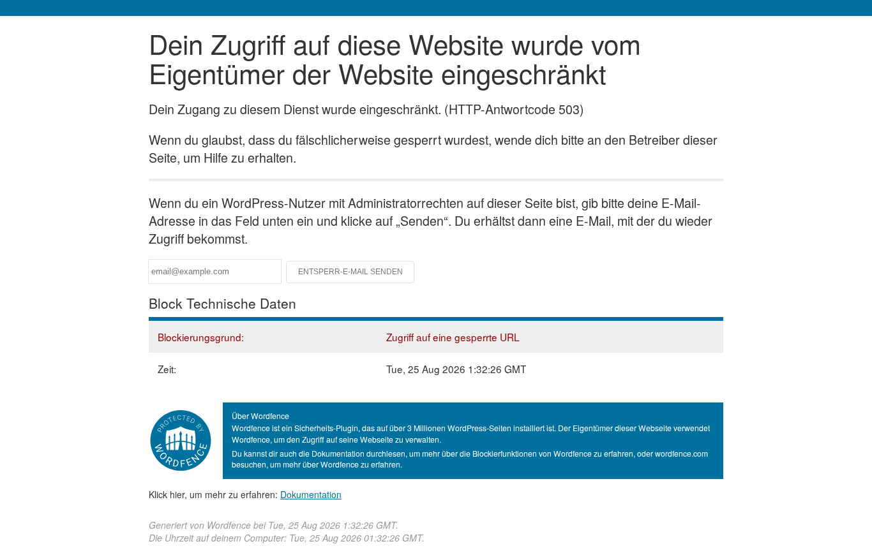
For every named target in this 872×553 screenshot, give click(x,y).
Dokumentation (311, 494)
